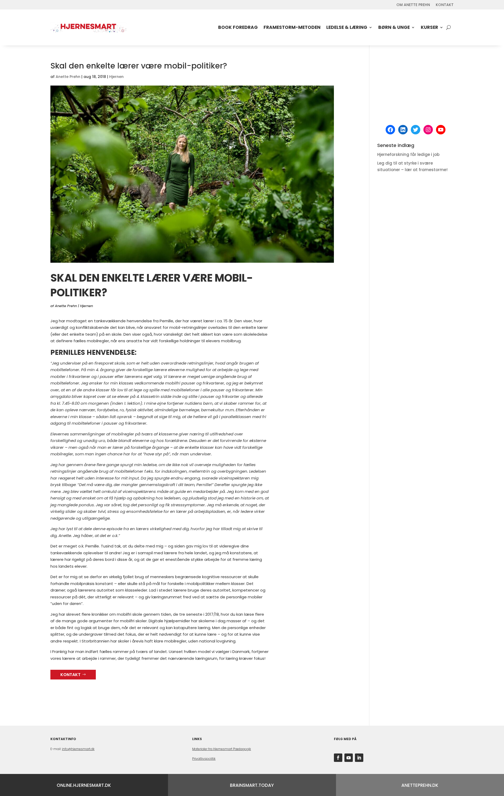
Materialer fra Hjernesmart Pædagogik (221, 749)
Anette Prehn (68, 76)
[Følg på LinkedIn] (359, 757)
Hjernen (116, 76)
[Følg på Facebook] (338, 757)
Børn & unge (394, 27)
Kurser (429, 27)
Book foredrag (238, 27)
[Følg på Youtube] (348, 757)
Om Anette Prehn (413, 5)
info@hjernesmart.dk (78, 749)
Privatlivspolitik (204, 758)
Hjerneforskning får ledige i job (408, 154)
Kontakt (445, 5)
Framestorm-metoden (292, 27)
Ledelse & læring (346, 27)
